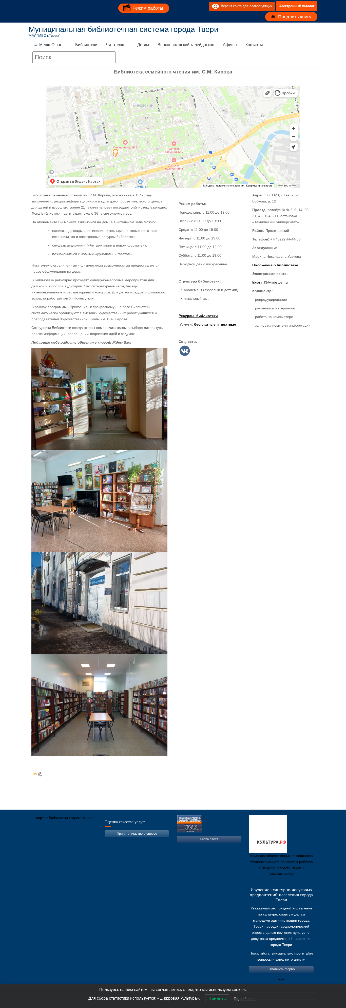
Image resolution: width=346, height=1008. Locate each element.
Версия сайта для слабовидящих (245, 6)
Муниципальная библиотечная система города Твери (123, 29)
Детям (143, 45)
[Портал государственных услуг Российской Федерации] (55, 841)
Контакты (254, 45)
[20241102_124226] (99, 501)
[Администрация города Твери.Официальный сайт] (40, 841)
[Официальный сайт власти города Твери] (131, 841)
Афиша (230, 45)
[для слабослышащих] (204, 6)
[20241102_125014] (99, 705)
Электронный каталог (296, 6)
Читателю (115, 45)
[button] (44, 45)
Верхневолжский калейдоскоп (186, 45)
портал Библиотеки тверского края (64, 818)
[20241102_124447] (99, 603)
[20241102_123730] (99, 399)
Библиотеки (86, 45)
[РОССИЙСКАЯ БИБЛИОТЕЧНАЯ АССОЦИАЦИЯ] (85, 841)
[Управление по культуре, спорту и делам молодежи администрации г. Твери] (116, 841)
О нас (56, 45)
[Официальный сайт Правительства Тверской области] (100, 841)
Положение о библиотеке (275, 265)
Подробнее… (245, 999)
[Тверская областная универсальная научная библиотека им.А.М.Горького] (70, 841)
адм (281, 979)
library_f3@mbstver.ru (270, 282)
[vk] (195, 6)
